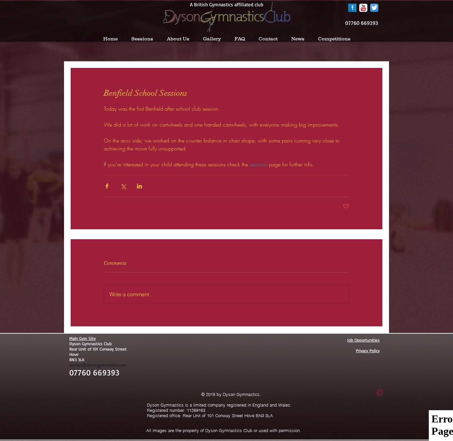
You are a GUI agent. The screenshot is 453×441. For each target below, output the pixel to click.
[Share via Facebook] (107, 186)
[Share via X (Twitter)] (123, 186)
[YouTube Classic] (363, 8)
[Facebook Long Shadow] (352, 8)
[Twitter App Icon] (374, 8)
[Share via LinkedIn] (139, 186)
